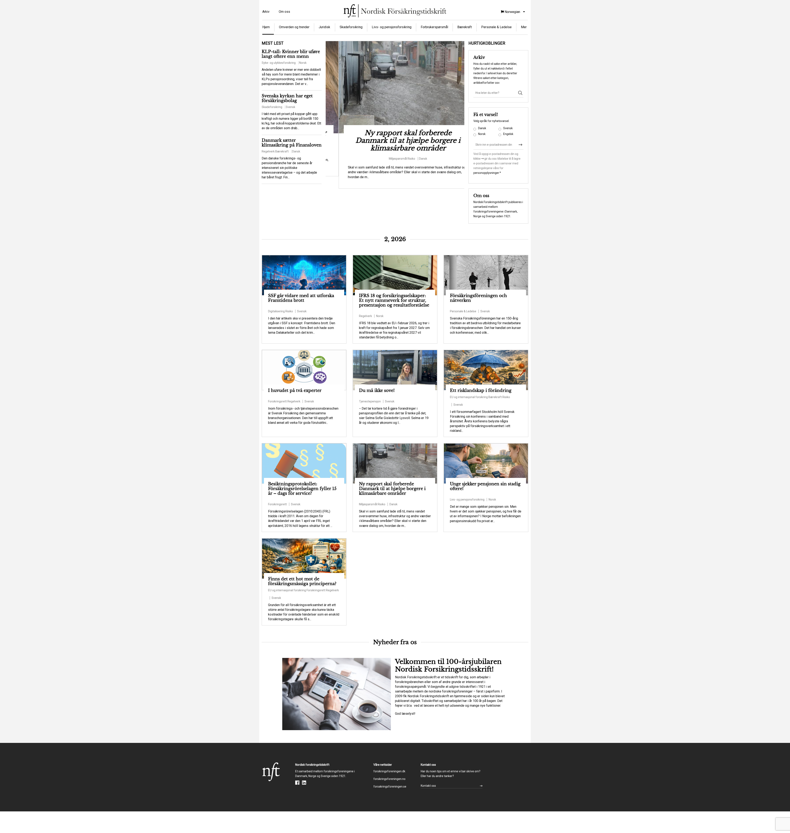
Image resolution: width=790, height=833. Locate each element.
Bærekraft (464, 27)
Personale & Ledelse (496, 27)
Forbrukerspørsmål (434, 27)
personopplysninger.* (487, 172)
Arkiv (266, 12)
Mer (524, 27)
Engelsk (508, 134)
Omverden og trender (294, 27)
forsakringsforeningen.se (389, 786)
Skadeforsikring (351, 27)
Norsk (482, 134)
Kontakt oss (428, 785)
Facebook (297, 783)
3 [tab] (401, 46)
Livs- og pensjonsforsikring (391, 27)
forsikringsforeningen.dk (389, 771)
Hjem (266, 27)
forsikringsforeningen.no (389, 779)
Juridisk (324, 27)
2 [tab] (395, 46)
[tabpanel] (395, 115)
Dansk (482, 128)
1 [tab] (389, 46)
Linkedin (304, 783)
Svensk (508, 128)
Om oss (284, 12)
